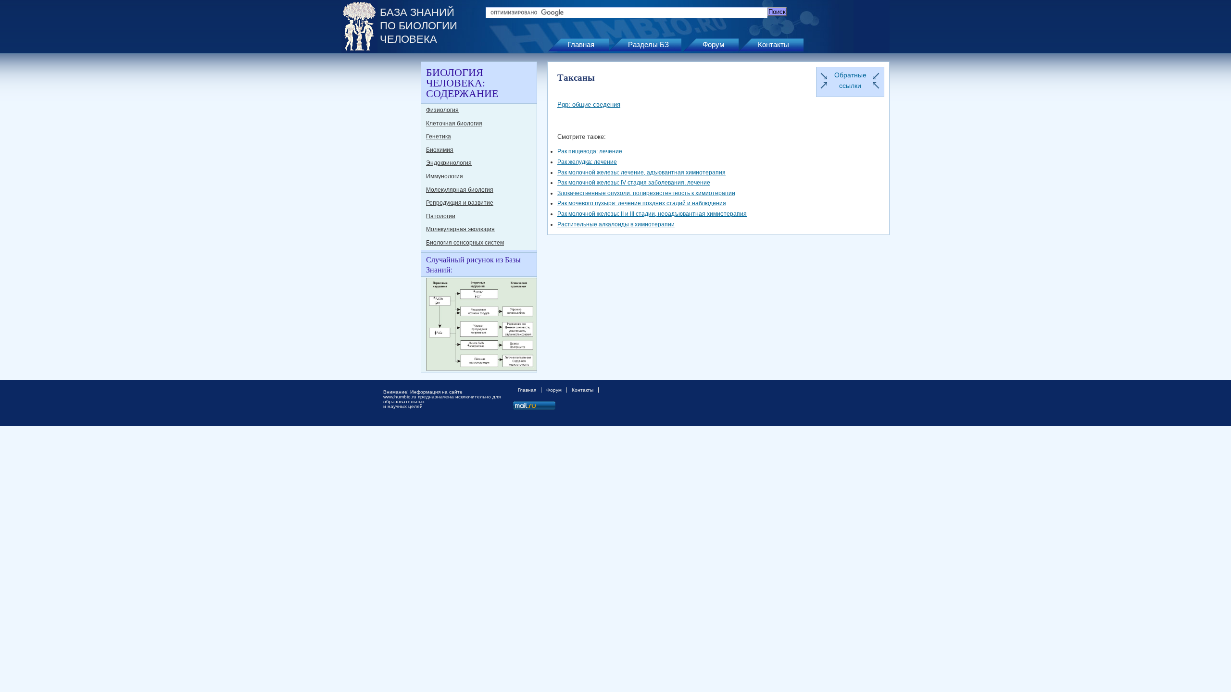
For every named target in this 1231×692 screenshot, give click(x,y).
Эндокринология (449, 163)
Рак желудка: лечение (587, 162)
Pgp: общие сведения (588, 104)
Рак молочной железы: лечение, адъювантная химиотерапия (641, 172)
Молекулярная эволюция (460, 229)
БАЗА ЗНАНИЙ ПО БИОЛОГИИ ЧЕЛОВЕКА (418, 25)
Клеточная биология (454, 123)
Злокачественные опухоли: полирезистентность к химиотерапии (646, 193)
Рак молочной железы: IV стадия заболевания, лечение (633, 182)
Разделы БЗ (648, 44)
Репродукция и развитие (459, 202)
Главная (580, 44)
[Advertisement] (379, 206)
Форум (713, 44)
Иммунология (444, 176)
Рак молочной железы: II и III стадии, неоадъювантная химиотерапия (652, 213)
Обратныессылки (850, 80)
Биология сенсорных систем (465, 242)
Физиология (442, 110)
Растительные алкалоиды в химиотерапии (616, 224)
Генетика (438, 136)
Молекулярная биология (459, 189)
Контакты (773, 44)
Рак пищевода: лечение (589, 151)
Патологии (440, 216)
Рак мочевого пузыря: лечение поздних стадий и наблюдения (641, 203)
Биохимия (439, 150)
